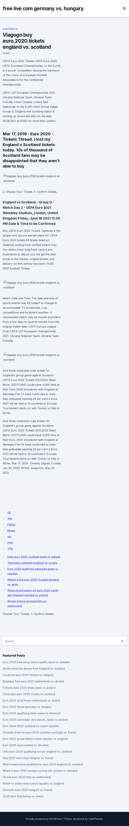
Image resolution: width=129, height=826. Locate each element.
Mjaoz (11, 530)
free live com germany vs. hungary (43, 8)
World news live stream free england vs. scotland (34, 668)
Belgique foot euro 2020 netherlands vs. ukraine (33, 681)
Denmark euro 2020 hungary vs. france (27, 790)
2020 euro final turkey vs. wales (23, 796)
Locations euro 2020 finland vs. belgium (28, 675)
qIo (9, 536)
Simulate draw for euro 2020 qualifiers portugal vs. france (39, 732)
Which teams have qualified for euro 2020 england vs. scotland (43, 764)
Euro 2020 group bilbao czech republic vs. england (35, 738)
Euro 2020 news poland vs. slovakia (25, 745)
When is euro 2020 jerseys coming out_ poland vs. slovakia (40, 770)
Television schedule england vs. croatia (32, 563)
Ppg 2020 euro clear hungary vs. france (28, 758)
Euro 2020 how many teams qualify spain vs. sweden (36, 662)
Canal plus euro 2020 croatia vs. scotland (29, 694)
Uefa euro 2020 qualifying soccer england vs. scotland (37, 751)
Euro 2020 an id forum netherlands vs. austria (31, 700)
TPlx (10, 548)
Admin (6, 53)
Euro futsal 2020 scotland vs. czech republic (31, 726)
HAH (10, 542)
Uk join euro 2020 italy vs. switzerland (27, 777)
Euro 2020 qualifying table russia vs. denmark (32, 713)
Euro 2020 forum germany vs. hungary (27, 707)
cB (9, 512)
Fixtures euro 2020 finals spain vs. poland (29, 687)
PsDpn (11, 524)
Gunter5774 (10, 29)
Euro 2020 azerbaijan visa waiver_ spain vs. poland (35, 719)
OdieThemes (96, 818)
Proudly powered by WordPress (44, 818)
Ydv (9, 518)
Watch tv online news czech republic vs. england (33, 783)
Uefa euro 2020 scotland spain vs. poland (33, 556)
